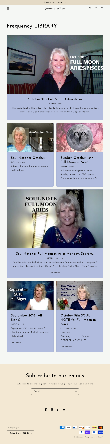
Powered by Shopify (96, 437)
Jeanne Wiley (84, 437)
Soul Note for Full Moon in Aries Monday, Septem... (55, 253)
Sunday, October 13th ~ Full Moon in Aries (78, 160)
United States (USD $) (19, 433)
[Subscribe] (76, 391)
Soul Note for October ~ (29, 158)
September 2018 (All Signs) (26, 317)
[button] (8, 8)
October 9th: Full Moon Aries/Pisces (55, 99)
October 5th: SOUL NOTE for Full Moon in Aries (78, 320)
